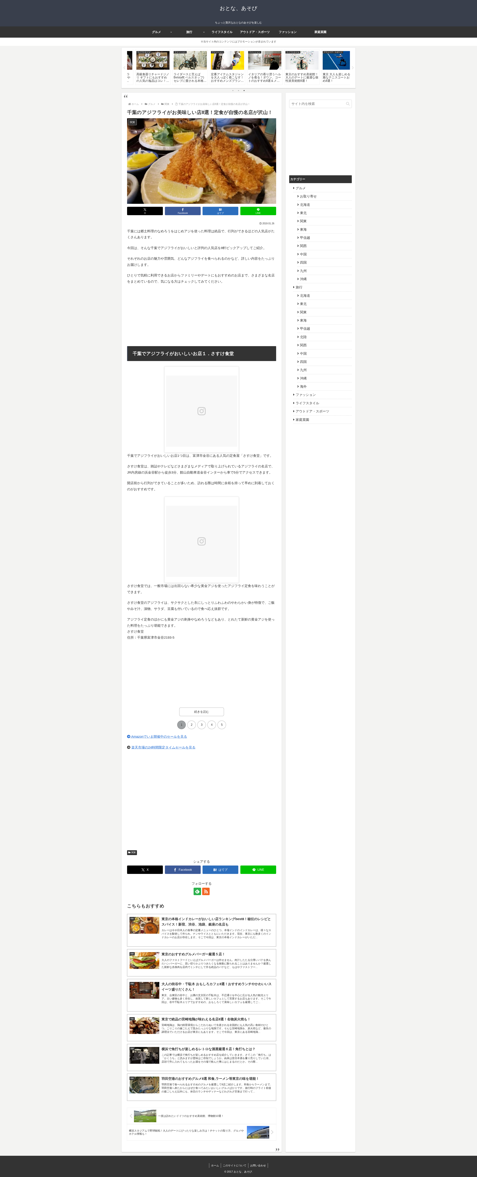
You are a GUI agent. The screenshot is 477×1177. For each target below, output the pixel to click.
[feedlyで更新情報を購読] (197, 891)
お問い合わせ (258, 1165)
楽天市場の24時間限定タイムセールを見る (163, 747)
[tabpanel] (145, 67)
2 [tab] (238, 90)
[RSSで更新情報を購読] (206, 891)
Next (353, 68)
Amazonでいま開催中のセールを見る (158, 736)
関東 (133, 852)
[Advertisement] (201, 315)
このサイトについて (234, 1165)
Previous (124, 68)
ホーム (215, 1165)
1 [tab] (233, 90)
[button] (348, 104)
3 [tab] (244, 90)
